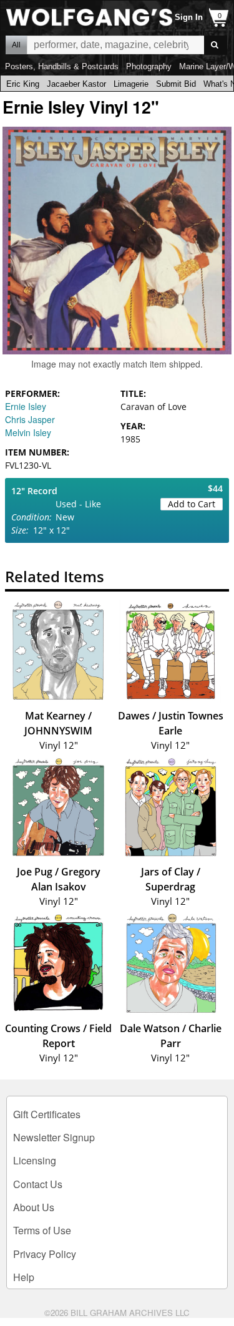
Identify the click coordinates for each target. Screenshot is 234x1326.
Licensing (34, 1160)
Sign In (189, 17)
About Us (33, 1207)
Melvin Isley (28, 432)
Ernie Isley (25, 406)
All (16, 45)
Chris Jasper (30, 419)
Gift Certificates (46, 1114)
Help (23, 1277)
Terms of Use (42, 1230)
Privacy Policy (44, 1254)
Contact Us (37, 1184)
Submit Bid (176, 84)
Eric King (22, 84)
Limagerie (131, 84)
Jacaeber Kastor (76, 84)
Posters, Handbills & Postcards (62, 66)
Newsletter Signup (54, 1137)
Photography (149, 66)
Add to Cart (191, 504)
